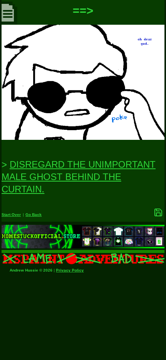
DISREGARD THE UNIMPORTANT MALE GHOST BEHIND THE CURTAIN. (79, 176)
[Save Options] (158, 212)
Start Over (11, 214)
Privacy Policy (70, 270)
